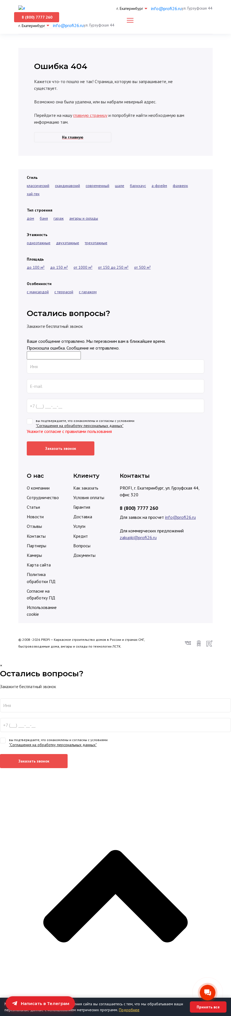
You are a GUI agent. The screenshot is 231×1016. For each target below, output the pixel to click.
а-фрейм (159, 185)
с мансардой (38, 291)
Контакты (36, 536)
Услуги (79, 526)
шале (119, 185)
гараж (59, 218)
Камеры (34, 555)
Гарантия (81, 507)
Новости (35, 516)
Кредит (80, 536)
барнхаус (138, 185)
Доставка (82, 516)
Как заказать (85, 488)
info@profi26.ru (166, 8)
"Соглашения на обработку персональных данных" (79, 425)
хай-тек (33, 193)
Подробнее (129, 1009)
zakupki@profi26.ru (138, 537)
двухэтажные (67, 242)
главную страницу (90, 115)
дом (30, 218)
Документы (84, 555)
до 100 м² (36, 267)
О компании (38, 488)
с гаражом (88, 291)
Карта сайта (39, 565)
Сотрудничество (43, 497)
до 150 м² (59, 267)
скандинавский (67, 185)
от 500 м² (142, 267)
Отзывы (34, 526)
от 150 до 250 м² (113, 267)
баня (44, 218)
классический (38, 185)
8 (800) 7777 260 (139, 508)
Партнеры (36, 545)
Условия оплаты (88, 497)
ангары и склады (83, 218)
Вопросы (81, 545)
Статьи (33, 507)
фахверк (180, 185)
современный (97, 185)
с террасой (63, 291)
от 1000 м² (83, 267)
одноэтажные (38, 242)
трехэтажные (96, 242)
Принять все (208, 1007)
